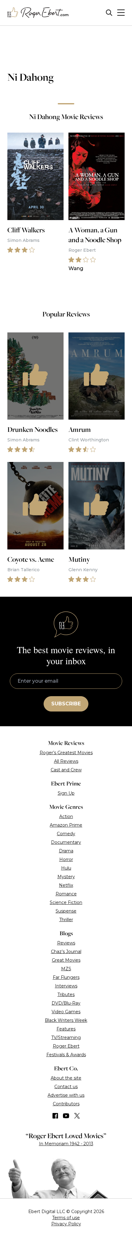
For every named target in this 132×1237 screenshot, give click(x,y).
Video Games (66, 1011)
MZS (66, 968)
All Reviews (66, 761)
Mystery (66, 876)
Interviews (66, 986)
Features (66, 1029)
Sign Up (66, 793)
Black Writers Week (66, 1020)
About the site (66, 1078)
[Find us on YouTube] (66, 1115)
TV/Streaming (66, 1037)
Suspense (66, 911)
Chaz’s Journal (66, 951)
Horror (66, 859)
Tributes (66, 994)
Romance (66, 894)
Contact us (66, 1086)
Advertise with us (66, 1095)
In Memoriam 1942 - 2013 (66, 1143)
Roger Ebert (66, 1046)
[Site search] (109, 13)
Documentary (66, 842)
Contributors (66, 1104)
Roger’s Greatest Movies (66, 752)
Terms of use (66, 1217)
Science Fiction (66, 902)
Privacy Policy (66, 1224)
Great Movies (66, 960)
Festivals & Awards (66, 1054)
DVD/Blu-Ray (66, 1003)
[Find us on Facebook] (55, 1116)
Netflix (66, 885)
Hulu (66, 868)
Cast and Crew (66, 770)
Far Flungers (66, 977)
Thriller (66, 919)
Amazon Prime (66, 825)
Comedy (66, 833)
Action (66, 816)
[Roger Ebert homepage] (38, 12)
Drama (66, 851)
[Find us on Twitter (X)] (77, 1116)
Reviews (66, 943)
